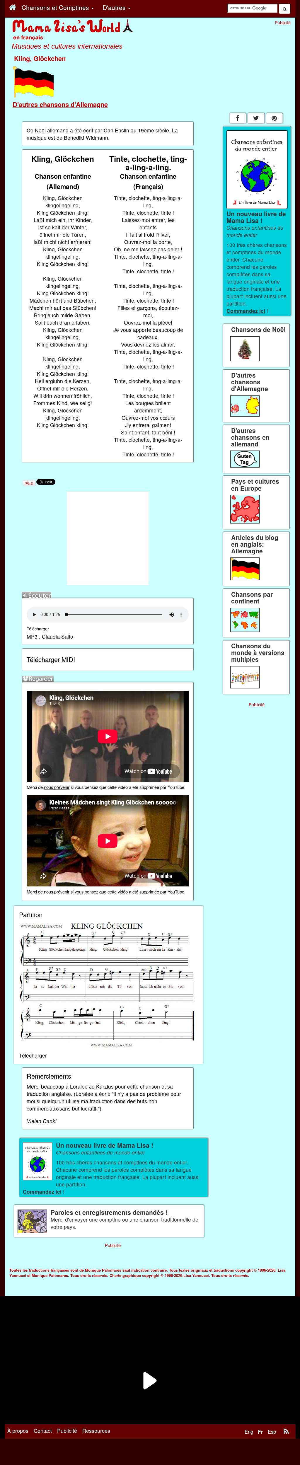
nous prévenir (56, 787)
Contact (43, 1430)
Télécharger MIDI (51, 659)
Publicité (67, 1430)
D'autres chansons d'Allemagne (60, 104)
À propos (17, 1430)
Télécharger (38, 628)
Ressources (96, 1430)
